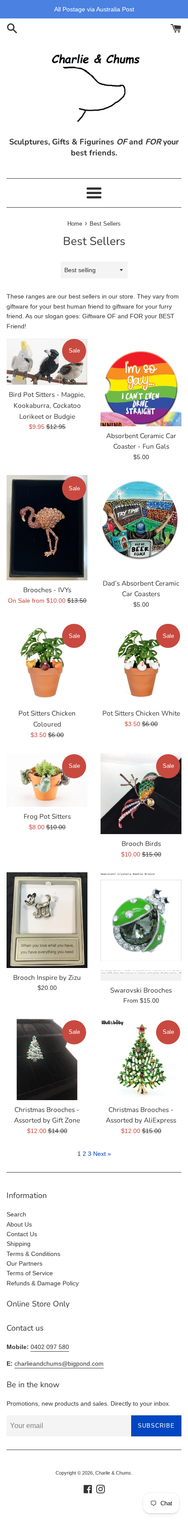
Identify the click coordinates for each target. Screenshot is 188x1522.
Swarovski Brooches (141, 990)
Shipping (19, 1243)
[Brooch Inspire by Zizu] (47, 920)
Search (16, 1214)
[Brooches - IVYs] (47, 527)
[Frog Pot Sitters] (47, 780)
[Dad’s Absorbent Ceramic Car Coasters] (141, 524)
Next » (102, 1153)
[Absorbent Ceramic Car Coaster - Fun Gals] (141, 382)
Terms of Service (30, 1273)
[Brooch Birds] (141, 793)
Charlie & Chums (113, 1472)
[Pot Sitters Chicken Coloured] (47, 663)
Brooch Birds (141, 843)
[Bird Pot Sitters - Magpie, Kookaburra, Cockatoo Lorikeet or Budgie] (47, 361)
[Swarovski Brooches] (141, 926)
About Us (19, 1224)
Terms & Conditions (33, 1253)
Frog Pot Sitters (47, 816)
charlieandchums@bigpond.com (59, 1363)
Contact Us (22, 1234)
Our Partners (24, 1263)
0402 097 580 (50, 1346)
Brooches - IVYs (47, 589)
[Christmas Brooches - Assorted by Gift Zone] (47, 1059)
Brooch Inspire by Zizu (47, 977)
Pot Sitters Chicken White (141, 713)
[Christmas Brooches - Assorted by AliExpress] (141, 1059)
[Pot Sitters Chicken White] (141, 663)
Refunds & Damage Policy (43, 1283)
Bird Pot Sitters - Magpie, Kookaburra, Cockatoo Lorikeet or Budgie (47, 405)
